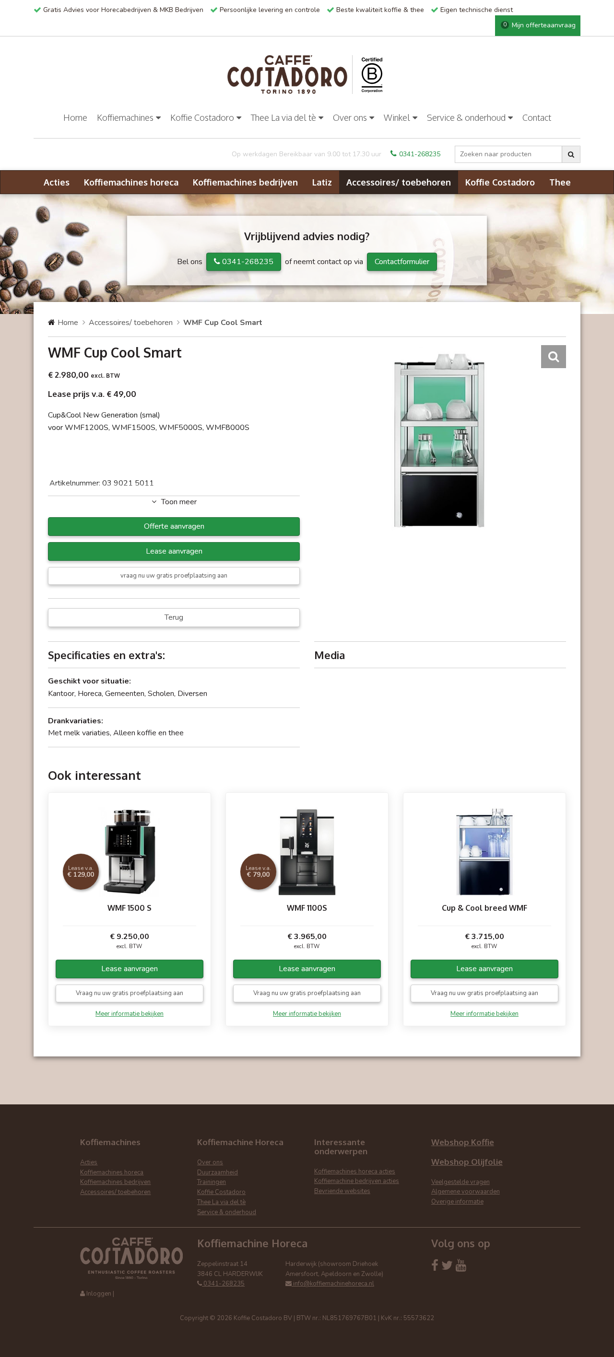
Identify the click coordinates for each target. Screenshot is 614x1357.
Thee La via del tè (283, 117)
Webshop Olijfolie (467, 1162)
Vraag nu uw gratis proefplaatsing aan (129, 993)
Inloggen (98, 1293)
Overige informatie (457, 1201)
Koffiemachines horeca (131, 182)
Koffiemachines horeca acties (354, 1171)
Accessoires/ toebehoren (398, 182)
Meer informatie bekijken (129, 1013)
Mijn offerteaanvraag (539, 25)
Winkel (397, 117)
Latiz (322, 182)
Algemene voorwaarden (465, 1191)
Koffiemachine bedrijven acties (356, 1181)
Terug (174, 617)
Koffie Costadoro (202, 117)
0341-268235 (419, 154)
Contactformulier (402, 261)
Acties (57, 182)
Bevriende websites (342, 1191)
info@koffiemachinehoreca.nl (333, 1283)
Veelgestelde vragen (460, 1182)
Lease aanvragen (174, 551)
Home (75, 117)
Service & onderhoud (466, 117)
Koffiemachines (125, 117)
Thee (560, 182)
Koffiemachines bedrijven (245, 182)
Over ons (350, 117)
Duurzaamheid (217, 1172)
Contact (536, 117)
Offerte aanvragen (174, 526)
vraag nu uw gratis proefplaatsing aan (173, 575)
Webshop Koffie (462, 1142)
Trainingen (211, 1182)
